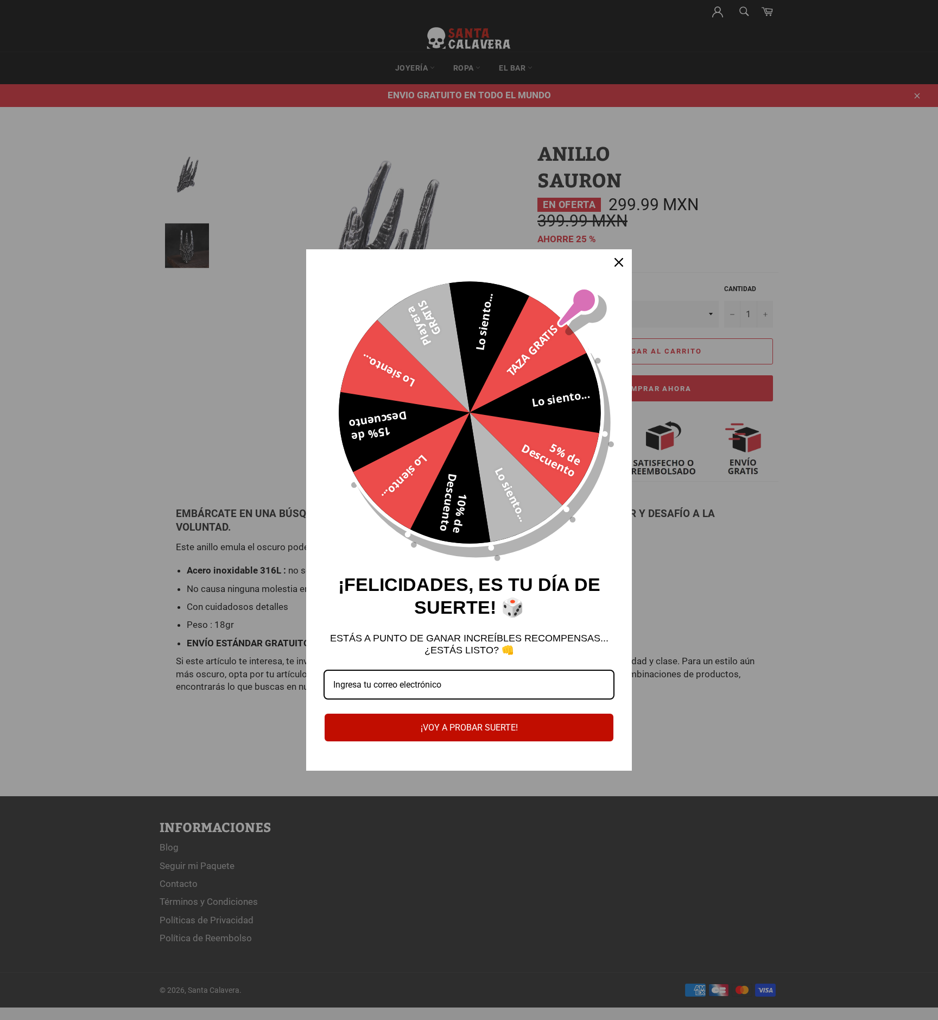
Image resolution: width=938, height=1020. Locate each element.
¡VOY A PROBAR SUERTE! (469, 727)
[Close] (619, 262)
